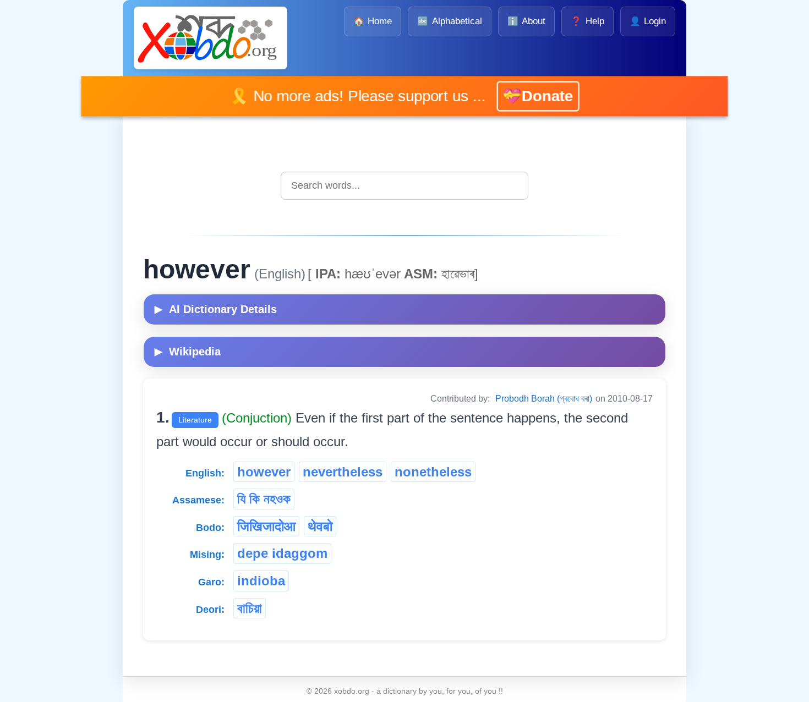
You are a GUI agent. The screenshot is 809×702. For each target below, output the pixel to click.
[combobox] (404, 186)
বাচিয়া (249, 608)
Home (372, 21)
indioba (261, 580)
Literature (195, 419)
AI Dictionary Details (216, 309)
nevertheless (342, 471)
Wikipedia (188, 351)
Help (587, 21)
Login (648, 21)
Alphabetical (449, 21)
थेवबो (320, 526)
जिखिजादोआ (266, 526)
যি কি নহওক (264, 498)
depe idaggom (282, 553)
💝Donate (522, 96)
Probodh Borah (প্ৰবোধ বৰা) (543, 398)
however (264, 471)
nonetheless (433, 471)
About (526, 21)
